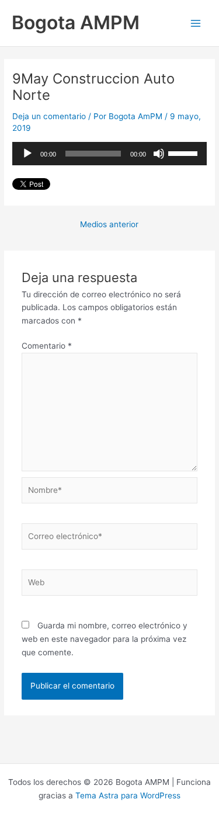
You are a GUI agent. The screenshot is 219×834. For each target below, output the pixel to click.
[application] (109, 153)
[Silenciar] (159, 153)
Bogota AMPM (76, 22)
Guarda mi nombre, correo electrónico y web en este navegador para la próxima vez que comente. (104, 638)
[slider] (184, 152)
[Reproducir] (27, 153)
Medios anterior (109, 225)
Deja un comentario (49, 116)
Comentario (47, 345)
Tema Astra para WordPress (127, 795)
